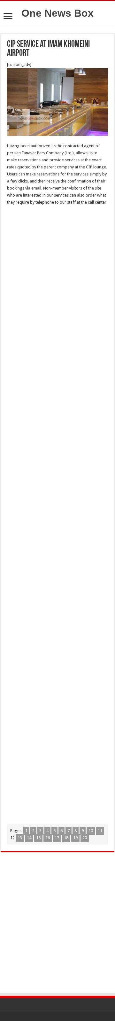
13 (20, 837)
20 (84, 837)
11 (100, 830)
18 (66, 837)
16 (47, 837)
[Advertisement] (57, 270)
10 (90, 830)
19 (75, 837)
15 (38, 837)
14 (29, 837)
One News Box (57, 13)
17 (57, 837)
